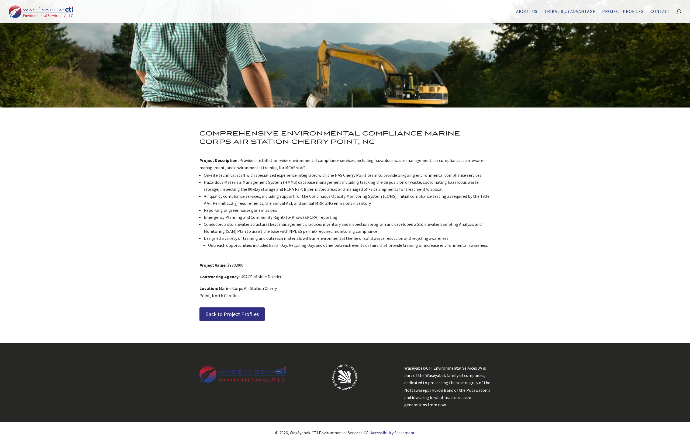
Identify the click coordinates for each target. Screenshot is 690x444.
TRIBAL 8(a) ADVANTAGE (569, 11)
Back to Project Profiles (232, 314)
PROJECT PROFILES (623, 11)
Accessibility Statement (393, 432)
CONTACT (660, 11)
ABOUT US (526, 11)
